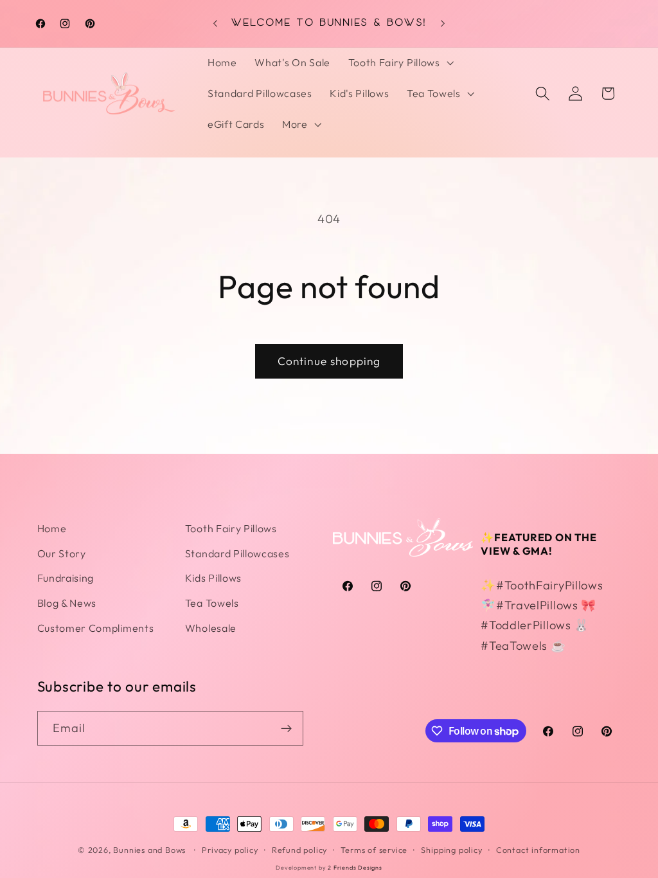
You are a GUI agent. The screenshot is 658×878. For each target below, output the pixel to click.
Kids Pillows (213, 577)
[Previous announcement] (215, 23)
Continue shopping (329, 361)
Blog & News (67, 602)
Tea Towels (212, 602)
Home (52, 528)
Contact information (538, 850)
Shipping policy (451, 850)
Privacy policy (230, 850)
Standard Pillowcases (237, 553)
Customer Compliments (95, 628)
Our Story (61, 553)
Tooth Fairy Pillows (231, 528)
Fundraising (65, 577)
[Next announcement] (443, 23)
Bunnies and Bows (149, 850)
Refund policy (299, 850)
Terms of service (374, 850)
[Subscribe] (286, 728)
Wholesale (210, 628)
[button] (399, 63)
